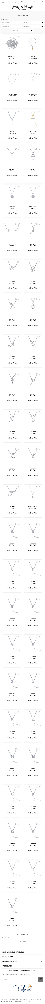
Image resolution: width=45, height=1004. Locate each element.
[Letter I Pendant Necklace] (12, 680)
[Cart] (42, 2)
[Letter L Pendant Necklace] (12, 455)
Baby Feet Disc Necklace (12, 208)
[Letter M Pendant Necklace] (12, 755)
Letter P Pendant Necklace (33, 395)
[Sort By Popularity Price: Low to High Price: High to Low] (22, 30)
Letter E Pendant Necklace (33, 433)
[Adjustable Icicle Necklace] (33, 80)
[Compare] (19, 36)
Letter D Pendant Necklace (33, 283)
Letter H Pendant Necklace (12, 283)
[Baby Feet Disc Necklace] (12, 193)
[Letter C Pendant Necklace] (33, 343)
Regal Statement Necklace (33, 58)
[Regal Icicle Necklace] (12, 80)
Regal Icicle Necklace (12, 95)
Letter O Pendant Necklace (12, 807)
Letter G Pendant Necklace (12, 657)
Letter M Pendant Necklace (12, 770)
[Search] (22, 2)
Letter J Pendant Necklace (12, 395)
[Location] (15, 2)
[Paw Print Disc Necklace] (33, 193)
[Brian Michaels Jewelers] (22, 7)
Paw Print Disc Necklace (33, 208)
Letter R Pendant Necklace (33, 470)
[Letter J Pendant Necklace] (12, 380)
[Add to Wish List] (15, 36)
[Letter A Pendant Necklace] (33, 230)
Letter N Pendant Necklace (12, 358)
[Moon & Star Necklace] (33, 493)
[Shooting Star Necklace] (12, 230)
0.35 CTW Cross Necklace (33, 170)
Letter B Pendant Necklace (12, 433)
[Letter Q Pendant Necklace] (12, 830)
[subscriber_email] (40, 979)
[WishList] (35, 2)
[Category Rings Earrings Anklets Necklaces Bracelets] (11, 22)
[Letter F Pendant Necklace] (33, 605)
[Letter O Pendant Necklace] (12, 793)
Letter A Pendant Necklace (33, 245)
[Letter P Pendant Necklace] (33, 380)
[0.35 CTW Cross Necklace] (33, 155)
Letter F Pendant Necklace (33, 620)
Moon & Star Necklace (33, 507)
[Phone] (9, 2)
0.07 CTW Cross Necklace (33, 133)
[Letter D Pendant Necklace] (33, 268)
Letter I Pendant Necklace (12, 695)
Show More (22, 941)
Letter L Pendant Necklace (12, 470)
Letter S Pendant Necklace (33, 320)
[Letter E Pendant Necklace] (33, 418)
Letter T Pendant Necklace (12, 507)
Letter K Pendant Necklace (12, 320)
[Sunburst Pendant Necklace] (12, 43)
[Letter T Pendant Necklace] (12, 493)
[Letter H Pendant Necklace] (12, 268)
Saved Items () (6, 1002)
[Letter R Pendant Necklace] (33, 455)
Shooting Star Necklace (12, 245)
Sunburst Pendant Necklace (12, 58)
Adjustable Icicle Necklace (33, 95)
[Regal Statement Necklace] (33, 43)
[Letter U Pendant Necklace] (12, 905)
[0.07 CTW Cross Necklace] (33, 118)
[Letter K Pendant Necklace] (12, 305)
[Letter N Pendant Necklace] (12, 343)
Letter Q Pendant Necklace (12, 845)
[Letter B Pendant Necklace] (12, 418)
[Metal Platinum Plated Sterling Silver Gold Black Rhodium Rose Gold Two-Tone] (33, 22)
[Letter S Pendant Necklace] (33, 305)
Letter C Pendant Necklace (33, 358)
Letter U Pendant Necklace (12, 920)
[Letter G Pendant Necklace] (12, 643)
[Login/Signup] (29, 2)
